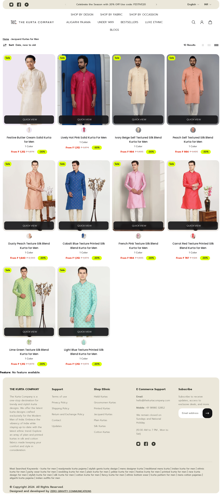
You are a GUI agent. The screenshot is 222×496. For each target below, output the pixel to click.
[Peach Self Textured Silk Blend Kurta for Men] (193, 89)
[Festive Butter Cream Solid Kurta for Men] (29, 89)
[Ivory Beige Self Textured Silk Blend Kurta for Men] (138, 89)
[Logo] (32, 22)
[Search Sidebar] (193, 22)
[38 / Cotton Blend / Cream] (29, 130)
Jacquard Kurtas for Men (25, 39)
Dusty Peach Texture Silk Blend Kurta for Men (29, 246)
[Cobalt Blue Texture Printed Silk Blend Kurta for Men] (83, 195)
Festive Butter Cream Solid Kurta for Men (29, 140)
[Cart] (210, 22)
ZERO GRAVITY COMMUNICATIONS (70, 491)
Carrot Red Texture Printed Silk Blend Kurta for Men (193, 246)
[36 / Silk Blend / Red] (193, 236)
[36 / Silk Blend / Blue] (84, 236)
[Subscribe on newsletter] (207, 413)
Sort (22, 45)
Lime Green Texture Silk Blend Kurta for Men (29, 352)
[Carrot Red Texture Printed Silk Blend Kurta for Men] (193, 195)
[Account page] (202, 22)
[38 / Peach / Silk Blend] (193, 130)
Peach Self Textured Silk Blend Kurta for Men (193, 140)
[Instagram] (11, 4)
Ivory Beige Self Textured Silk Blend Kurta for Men (138, 140)
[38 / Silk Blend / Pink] (138, 236)
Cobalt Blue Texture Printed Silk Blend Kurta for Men (84, 246)
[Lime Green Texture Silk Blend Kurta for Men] (29, 301)
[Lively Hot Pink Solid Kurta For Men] (83, 89)
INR (206, 4)
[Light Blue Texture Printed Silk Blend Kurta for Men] (83, 301)
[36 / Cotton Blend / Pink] (84, 130)
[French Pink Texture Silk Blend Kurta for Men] (138, 195)
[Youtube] (26, 4)
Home (6, 39)
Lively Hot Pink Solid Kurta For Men (84, 137)
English (191, 4)
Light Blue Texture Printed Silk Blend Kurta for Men (84, 352)
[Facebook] (19, 4)
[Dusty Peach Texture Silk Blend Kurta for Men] (29, 195)
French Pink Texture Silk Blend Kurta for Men (138, 246)
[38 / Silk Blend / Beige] (138, 130)
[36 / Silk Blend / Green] (29, 342)
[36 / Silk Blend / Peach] (29, 236)
